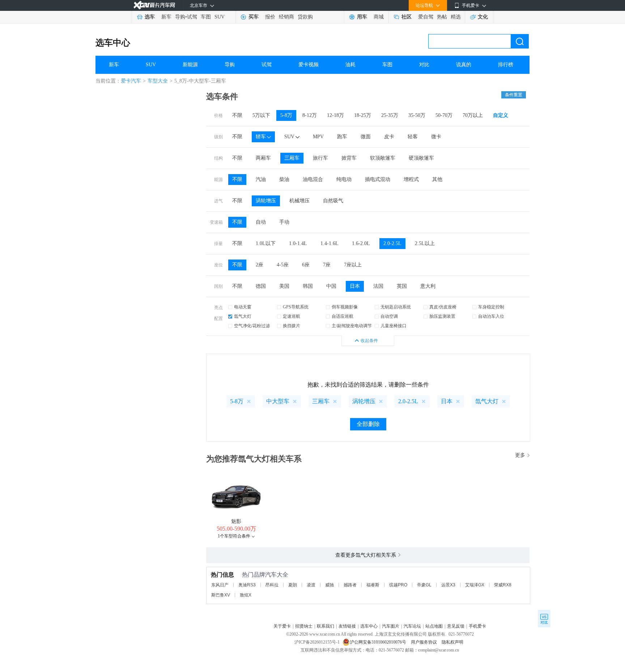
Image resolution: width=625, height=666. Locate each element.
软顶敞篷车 (382, 158)
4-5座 (283, 264)
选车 (150, 17)
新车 (166, 17)
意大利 (427, 286)
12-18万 (335, 115)
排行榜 (505, 64)
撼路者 (350, 584)
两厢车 (263, 158)
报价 (270, 17)
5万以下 (261, 115)
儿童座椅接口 (393, 325)
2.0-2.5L (392, 243)
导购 (180, 17)
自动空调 (389, 316)
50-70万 (443, 115)
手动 (284, 222)
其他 (437, 179)
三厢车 (291, 158)
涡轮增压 (266, 200)
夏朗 (292, 584)
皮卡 (389, 136)
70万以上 (473, 115)
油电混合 (313, 179)
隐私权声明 (452, 642)
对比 (424, 64)
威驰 (329, 584)
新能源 (190, 64)
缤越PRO (398, 584)
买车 (253, 17)
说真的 (463, 64)
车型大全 (158, 81)
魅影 (236, 521)
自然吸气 (333, 200)
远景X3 (448, 584)
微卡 (436, 136)
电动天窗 (242, 306)
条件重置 (513, 94)
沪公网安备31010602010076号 (378, 642)
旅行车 (320, 158)
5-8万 (286, 115)
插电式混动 (377, 179)
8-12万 (309, 115)
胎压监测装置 (442, 316)
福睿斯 (372, 584)
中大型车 (277, 401)
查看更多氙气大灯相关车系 (365, 555)
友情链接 (347, 626)
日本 (355, 286)
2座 (259, 264)
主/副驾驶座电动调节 (352, 325)
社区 (406, 17)
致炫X (245, 595)
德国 (261, 286)
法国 (378, 286)
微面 (366, 136)
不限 (237, 115)
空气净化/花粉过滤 (252, 325)
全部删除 (368, 424)
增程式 (411, 179)
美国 (284, 286)
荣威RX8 (502, 584)
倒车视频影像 (345, 306)
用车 (362, 17)
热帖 (442, 17)
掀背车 (349, 158)
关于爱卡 (282, 626)
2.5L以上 (425, 243)
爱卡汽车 (131, 81)
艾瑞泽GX (474, 584)
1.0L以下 (266, 243)
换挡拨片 (291, 325)
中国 (331, 286)
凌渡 (311, 584)
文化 (483, 17)
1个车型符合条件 (234, 536)
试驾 (192, 17)
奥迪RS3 (247, 584)
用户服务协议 (424, 642)
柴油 (284, 179)
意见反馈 (455, 626)
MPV (318, 136)
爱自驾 (425, 17)
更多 (520, 455)
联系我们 (325, 626)
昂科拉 (272, 584)
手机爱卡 (477, 626)
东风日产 (220, 584)
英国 (402, 286)
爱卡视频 (308, 64)
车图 (206, 17)
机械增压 (299, 200)
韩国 (308, 286)
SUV (219, 17)
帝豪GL (424, 584)
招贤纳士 (303, 626)
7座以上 (353, 264)
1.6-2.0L (361, 243)
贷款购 (305, 17)
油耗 (350, 64)
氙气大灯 (242, 316)
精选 (456, 17)
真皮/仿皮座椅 (442, 306)
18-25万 (362, 115)
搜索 (520, 41)
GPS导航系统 (296, 306)
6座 (306, 264)
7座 (327, 264)
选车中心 (112, 42)
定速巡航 (291, 316)
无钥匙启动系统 (395, 306)
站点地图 (434, 626)
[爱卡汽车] (154, 5)
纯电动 (344, 179)
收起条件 (369, 340)
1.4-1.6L (329, 243)
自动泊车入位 (491, 316)
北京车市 (198, 5)
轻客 (413, 136)
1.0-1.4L (298, 243)
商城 (379, 17)
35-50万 (416, 115)
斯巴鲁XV (220, 595)
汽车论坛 (412, 626)
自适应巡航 (342, 316)
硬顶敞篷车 (421, 158)
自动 (261, 222)
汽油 (261, 179)
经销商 (286, 17)
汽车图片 (390, 626)
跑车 (342, 136)
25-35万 (389, 115)
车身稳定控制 (491, 306)
